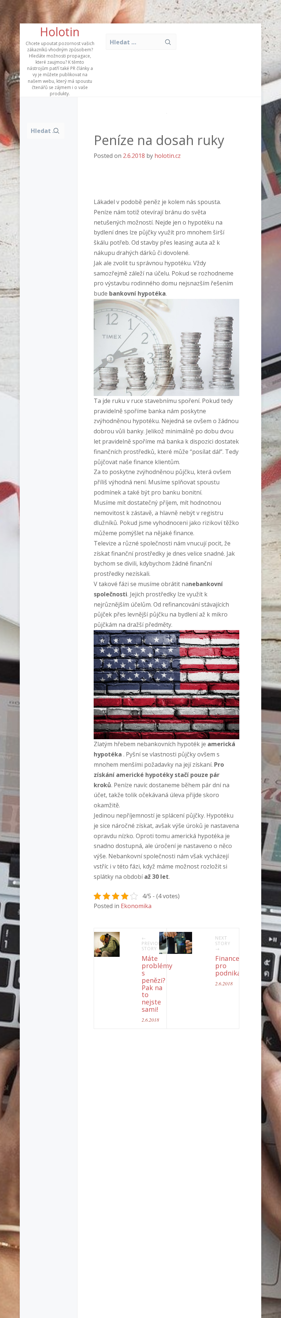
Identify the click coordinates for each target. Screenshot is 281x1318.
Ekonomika (136, 906)
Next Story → (223, 943)
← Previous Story (153, 943)
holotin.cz (167, 156)
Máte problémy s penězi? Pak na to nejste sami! (157, 984)
